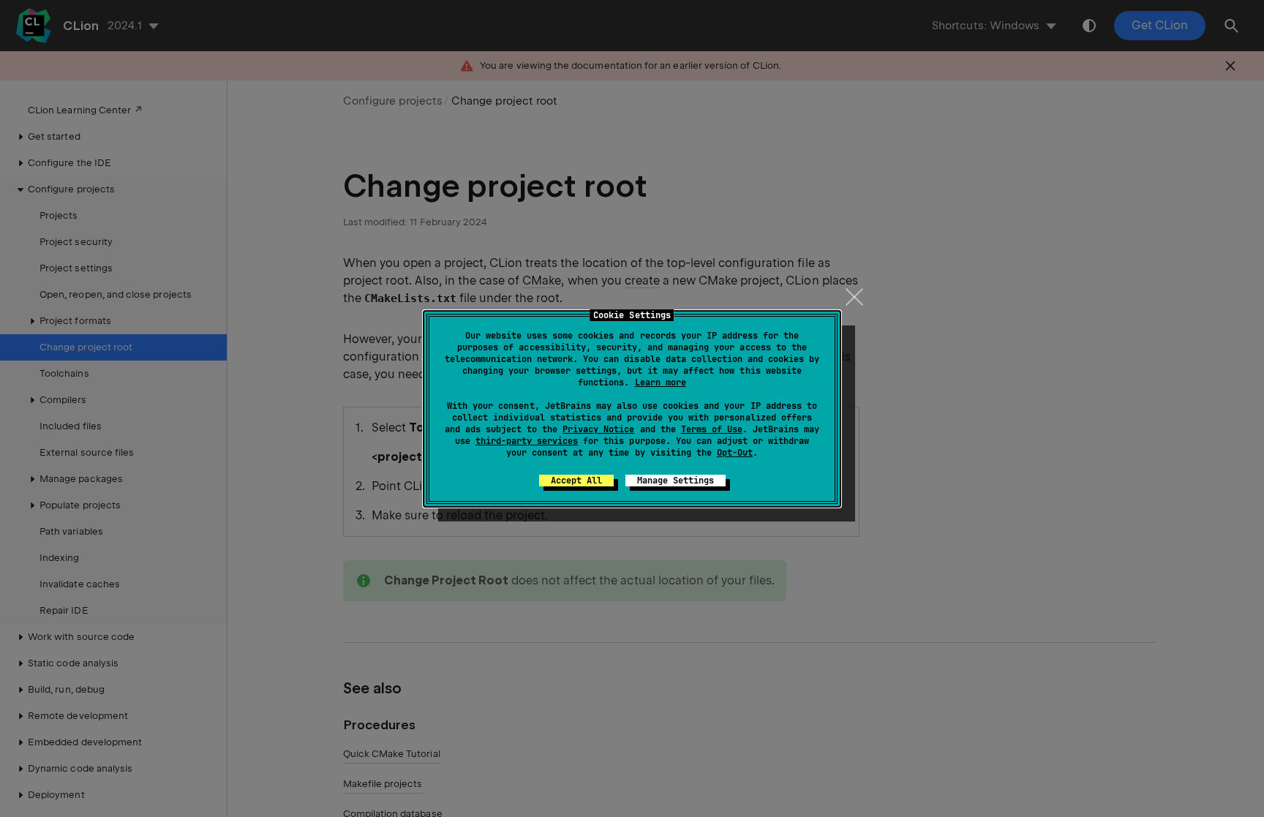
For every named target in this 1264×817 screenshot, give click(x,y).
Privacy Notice (598, 429)
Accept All (576, 480)
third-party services (526, 441)
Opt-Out (735, 453)
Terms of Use (711, 429)
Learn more (660, 382)
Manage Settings (675, 480)
